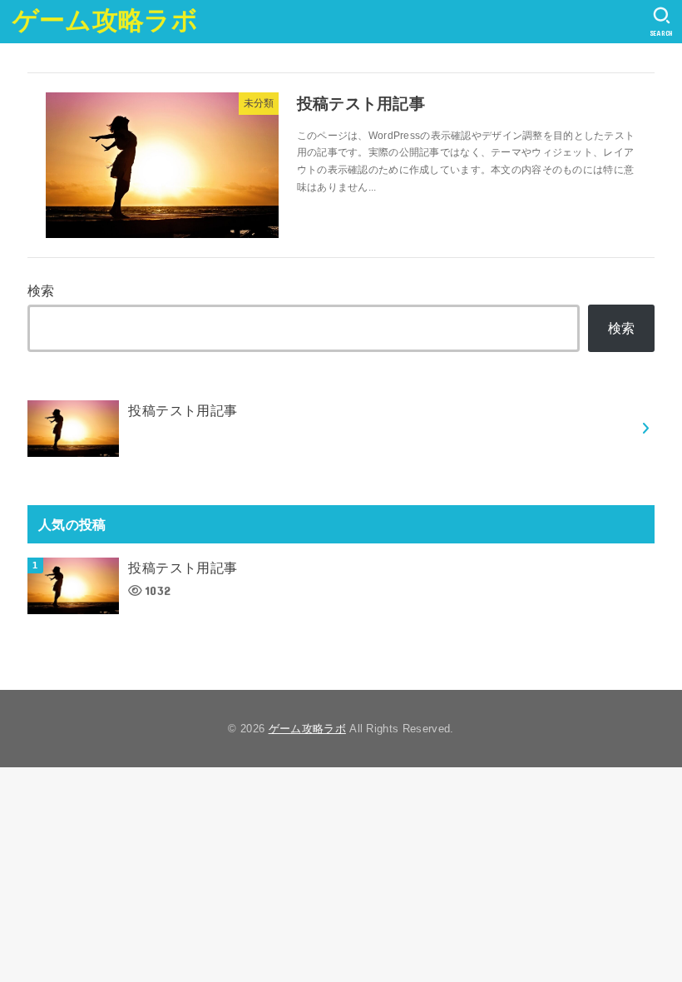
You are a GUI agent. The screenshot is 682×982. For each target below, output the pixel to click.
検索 (41, 290)
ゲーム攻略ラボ (105, 20)
